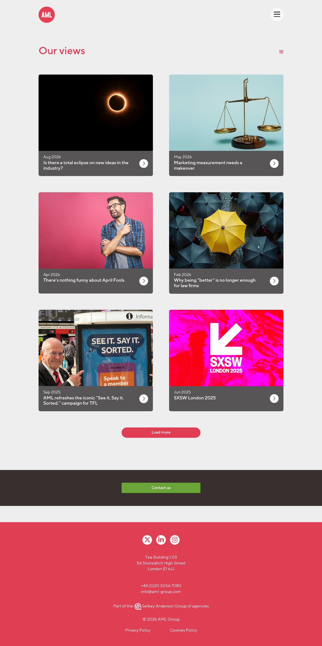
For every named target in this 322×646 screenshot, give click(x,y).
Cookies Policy (183, 630)
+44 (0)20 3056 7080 (161, 586)
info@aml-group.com (161, 591)
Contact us (161, 487)
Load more (161, 432)
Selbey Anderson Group (164, 606)
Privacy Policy (137, 630)
